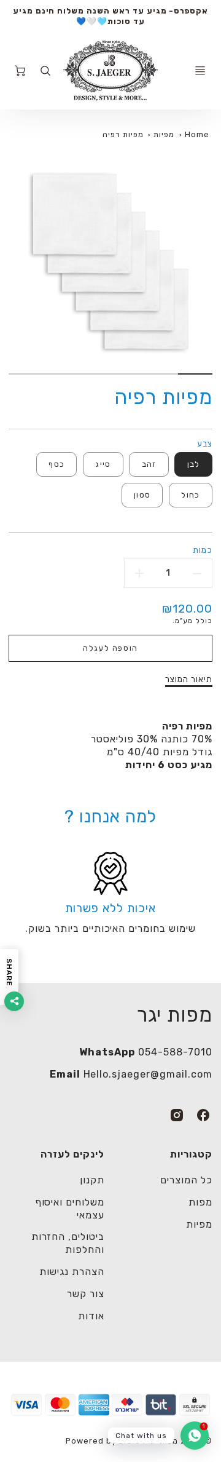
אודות (91, 1316)
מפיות (163, 134)
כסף (56, 464)
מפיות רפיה (123, 134)
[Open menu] (200, 70)
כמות (202, 550)
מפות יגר (174, 1015)
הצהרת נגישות (71, 1271)
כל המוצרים (186, 1180)
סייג (102, 464)
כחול (190, 494)
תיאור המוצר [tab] (188, 679)
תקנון (92, 1180)
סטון (142, 494)
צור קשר (85, 1294)
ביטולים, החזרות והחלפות (67, 1243)
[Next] (15, 272)
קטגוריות (191, 1154)
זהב (149, 464)
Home (197, 134)
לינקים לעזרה (72, 1154)
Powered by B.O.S (103, 1440)
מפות (200, 1202)
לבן (193, 464)
